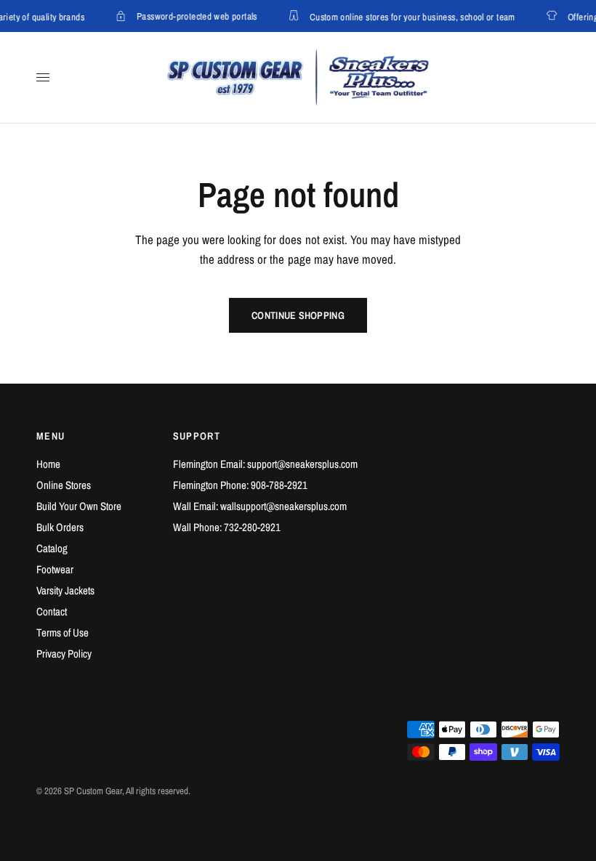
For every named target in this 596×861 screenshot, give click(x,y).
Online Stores (63, 485)
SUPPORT (197, 436)
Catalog (52, 548)
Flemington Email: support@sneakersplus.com (265, 464)
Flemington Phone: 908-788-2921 (240, 485)
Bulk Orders (60, 527)
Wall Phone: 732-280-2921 (227, 527)
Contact (51, 611)
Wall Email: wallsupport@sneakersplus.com (260, 506)
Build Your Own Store (78, 506)
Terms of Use (62, 632)
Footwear (54, 569)
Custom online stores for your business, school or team (411, 16)
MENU (50, 436)
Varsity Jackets (65, 590)
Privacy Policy (64, 653)
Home (48, 464)
